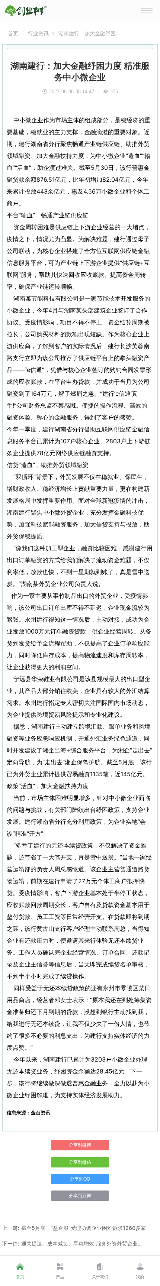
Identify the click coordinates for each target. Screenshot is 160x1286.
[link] (13, 33)
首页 (13, 33)
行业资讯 (38, 33)
